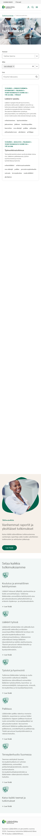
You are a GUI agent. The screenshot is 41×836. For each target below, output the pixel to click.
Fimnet (18, 2)
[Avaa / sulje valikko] (37, 7)
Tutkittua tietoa (7, 15)
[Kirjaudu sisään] (28, 7)
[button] (32, 7)
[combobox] (3, 56)
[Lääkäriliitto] (8, 8)
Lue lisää (9, 548)
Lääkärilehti (8, 2)
